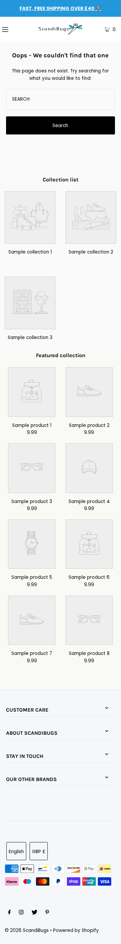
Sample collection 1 (30, 252)
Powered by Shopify (76, 930)
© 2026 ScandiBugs (27, 930)
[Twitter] (34, 913)
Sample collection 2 (91, 252)
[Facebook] (9, 913)
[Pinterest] (47, 913)
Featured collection (60, 355)
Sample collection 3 (30, 337)
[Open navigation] (13, 29)
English (16, 851)
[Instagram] (21, 913)
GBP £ (38, 851)
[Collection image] (30, 239)
